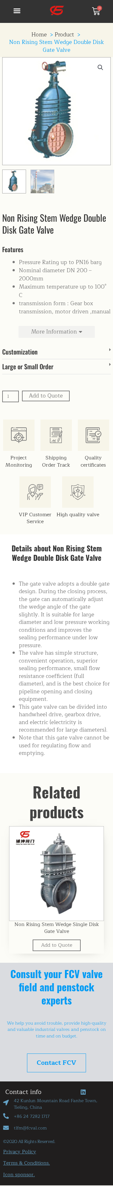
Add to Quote (46, 395)
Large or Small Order (27, 366)
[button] (17, 10)
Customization (20, 351)
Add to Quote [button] (56, 945)
